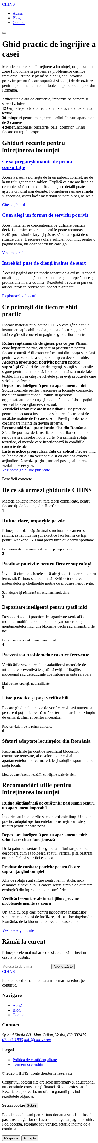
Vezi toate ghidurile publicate (26, 470)
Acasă (18, 13)
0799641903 (12, 1039)
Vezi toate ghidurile (18, 930)
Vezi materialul (14, 253)
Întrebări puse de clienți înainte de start (44, 263)
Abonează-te (63, 967)
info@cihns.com (37, 1039)
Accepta (30, 1138)
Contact (19, 22)
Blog (17, 18)
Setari (31, 1106)
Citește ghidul (13, 205)
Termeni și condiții (28, 1064)
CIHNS (8, 4)
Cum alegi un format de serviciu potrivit (45, 215)
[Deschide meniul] (4, 33)
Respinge (11, 1138)
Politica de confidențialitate (35, 1059)
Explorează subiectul (19, 296)
